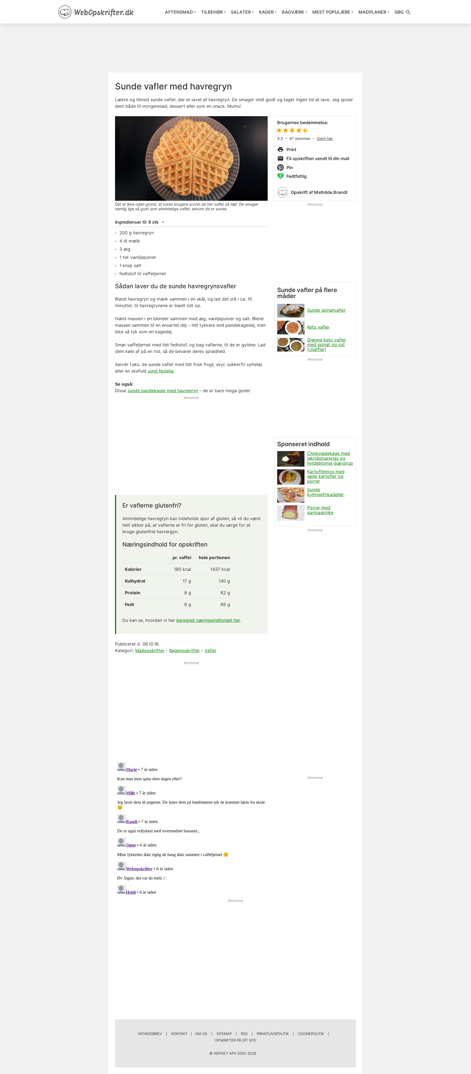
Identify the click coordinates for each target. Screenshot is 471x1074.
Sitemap (224, 1033)
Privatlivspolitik (273, 1033)
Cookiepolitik (311, 1033)
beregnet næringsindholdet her (208, 620)
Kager (266, 12)
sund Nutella (160, 371)
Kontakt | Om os (189, 1033)
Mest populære (331, 12)
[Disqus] (191, 828)
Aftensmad (179, 12)
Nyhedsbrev (150, 1033)
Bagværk (293, 12)
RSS (244, 1033)
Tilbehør (212, 12)
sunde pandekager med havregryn (163, 390)
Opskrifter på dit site (235, 1040)
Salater (241, 12)
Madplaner (372, 12)
